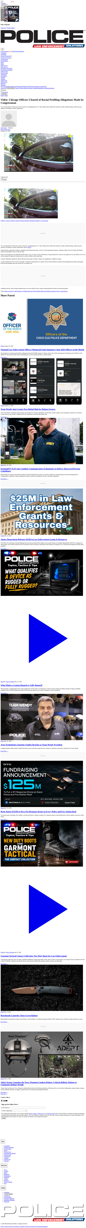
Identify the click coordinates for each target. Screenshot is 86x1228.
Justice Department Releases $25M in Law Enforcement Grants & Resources (34, 539)
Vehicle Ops (4, 80)
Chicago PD (31, 291)
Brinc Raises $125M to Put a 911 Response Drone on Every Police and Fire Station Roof (38, 812)
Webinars (24, 1)
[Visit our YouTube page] (6, 1101)
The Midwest (38, 291)
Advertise (3, 88)
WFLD (29, 247)
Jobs (45, 86)
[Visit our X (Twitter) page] (3, 1101)
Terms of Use (12, 1226)
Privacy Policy (4, 1226)
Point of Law (4, 65)
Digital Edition (11, 28)
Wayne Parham (10, 681)
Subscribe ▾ (4, 5)
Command (3, 53)
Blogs (9, 86)
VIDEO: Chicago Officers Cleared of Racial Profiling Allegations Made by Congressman (24, 220)
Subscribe (3, 28)
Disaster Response (5, 56)
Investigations (4, 59)
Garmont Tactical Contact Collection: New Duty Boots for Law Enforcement (34, 956)
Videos (20, 1)
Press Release (24, 88)
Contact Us (18, 88)
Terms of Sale (19, 1226)
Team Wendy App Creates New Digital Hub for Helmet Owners (28, 409)
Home (2, 95)
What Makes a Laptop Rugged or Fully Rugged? (21, 685)
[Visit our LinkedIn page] (5, 1101)
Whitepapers (19, 86)
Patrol (2, 62)
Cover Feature (7, 1)
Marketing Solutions (43, 88)
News (12, 1)
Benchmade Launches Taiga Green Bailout (19, 1015)
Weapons (3, 83)
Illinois (26, 291)
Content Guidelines (33, 88)
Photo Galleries (40, 86)
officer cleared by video (11, 291)
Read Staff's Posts (5, 129)
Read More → (4, 357)
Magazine (13, 86)
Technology (4, 74)
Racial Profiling (46, 291)
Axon (51, 291)
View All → (4, 1094)
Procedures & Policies (6, 68)
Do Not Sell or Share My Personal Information (35, 1226)
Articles (16, 1)
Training (3, 77)
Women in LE (21, 291)
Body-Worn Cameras (58, 291)
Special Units (4, 71)
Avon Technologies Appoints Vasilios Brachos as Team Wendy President (31, 745)
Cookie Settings (10, 88)
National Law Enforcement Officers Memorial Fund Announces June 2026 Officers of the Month (42, 350)
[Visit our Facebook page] (1, 1101)
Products (33, 86)
